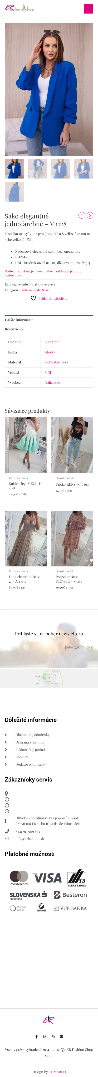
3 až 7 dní (52, 341)
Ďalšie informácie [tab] (19, 319)
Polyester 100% (57, 362)
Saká (45, 290)
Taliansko (52, 382)
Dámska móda (30, 290)
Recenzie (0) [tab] (14, 329)
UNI (48, 372)
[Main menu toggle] (88, 9)
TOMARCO (57, 1071)
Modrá (50, 352)
